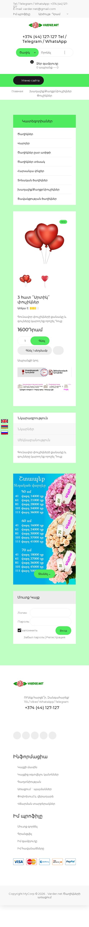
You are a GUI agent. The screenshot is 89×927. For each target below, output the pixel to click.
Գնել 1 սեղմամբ (36, 350)
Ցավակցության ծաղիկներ (37, 198)
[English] (4, 421)
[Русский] (4, 433)
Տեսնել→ (44, 574)
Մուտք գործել (27, 826)
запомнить (29, 630)
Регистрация (55, 637)
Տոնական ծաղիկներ (32, 180)
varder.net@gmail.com (39, 9)
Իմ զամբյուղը (27, 841)
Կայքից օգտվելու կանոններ (38, 774)
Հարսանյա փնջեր (30, 171)
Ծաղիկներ (25, 134)
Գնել (41, 340)
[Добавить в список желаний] (58, 350)
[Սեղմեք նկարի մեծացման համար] (44, 242)
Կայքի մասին (27, 767)
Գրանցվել (24, 833)
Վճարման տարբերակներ (36, 803)
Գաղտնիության (29, 781)
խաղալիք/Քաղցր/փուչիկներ (38, 189)
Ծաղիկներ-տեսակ (31, 161)
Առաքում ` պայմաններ (34, 789)
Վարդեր (23, 143)
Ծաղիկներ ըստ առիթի (34, 152)
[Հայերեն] (4, 427)
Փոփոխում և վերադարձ (35, 796)
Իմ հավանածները (30, 848)
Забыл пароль (34, 637)
